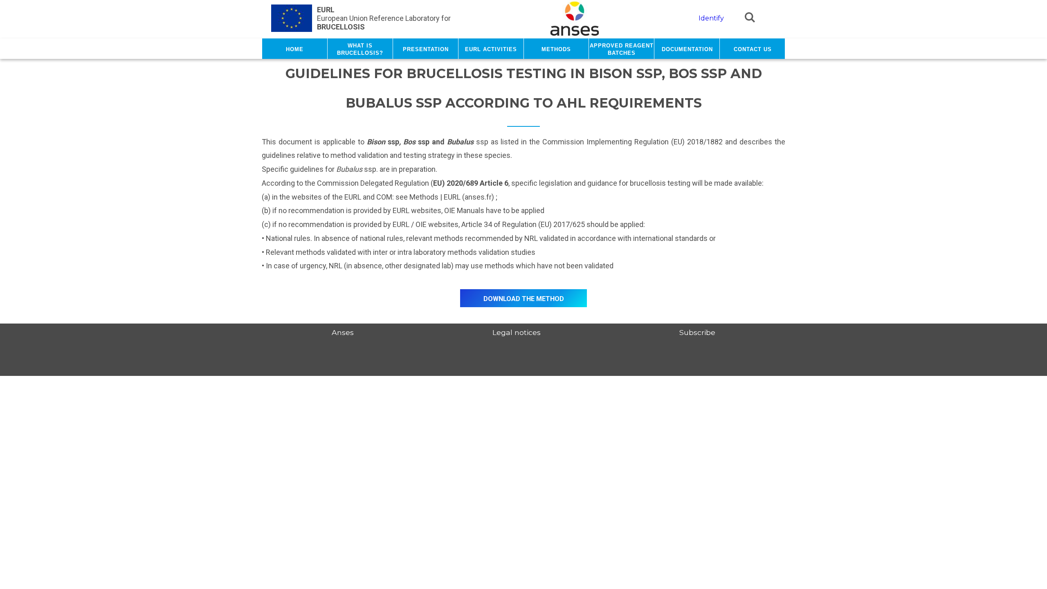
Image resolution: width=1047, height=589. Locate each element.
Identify (711, 18)
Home (294, 49)
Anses (343, 332)
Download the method (523, 297)
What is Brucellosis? (360, 48)
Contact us (753, 49)
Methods (556, 49)
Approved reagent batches (622, 48)
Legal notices (516, 332)
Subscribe (697, 332)
